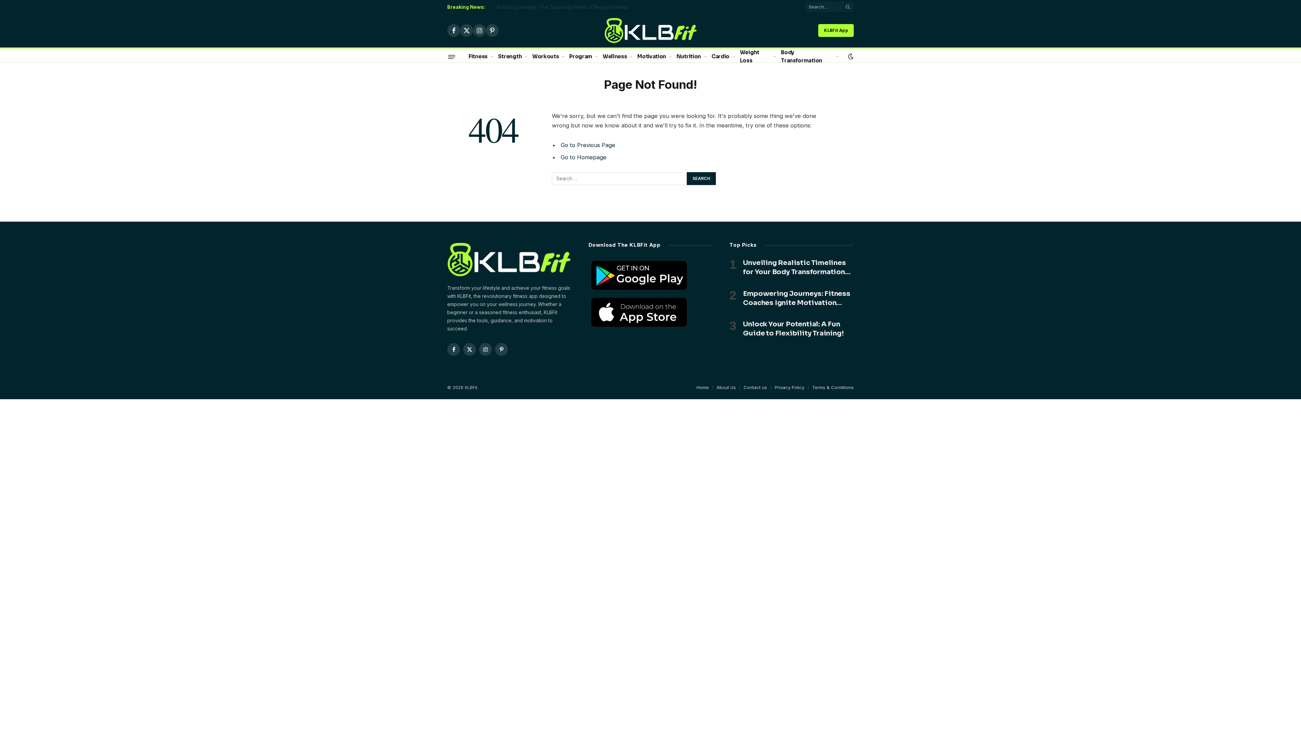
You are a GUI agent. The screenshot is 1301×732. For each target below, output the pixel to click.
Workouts (545, 56)
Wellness (615, 56)
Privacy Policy (789, 387)
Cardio (720, 56)
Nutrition (689, 56)
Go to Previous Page (588, 145)
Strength (510, 56)
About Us (726, 387)
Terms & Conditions (833, 387)
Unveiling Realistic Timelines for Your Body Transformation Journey (794, 268)
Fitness (478, 56)
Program (580, 56)
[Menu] (451, 56)
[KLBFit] (650, 30)
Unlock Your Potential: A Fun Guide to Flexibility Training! (793, 329)
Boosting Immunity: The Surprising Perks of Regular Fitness (562, 7)
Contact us (755, 387)
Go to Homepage (583, 157)
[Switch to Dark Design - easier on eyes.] (850, 57)
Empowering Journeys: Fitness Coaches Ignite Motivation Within (796, 298)
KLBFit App (836, 30)
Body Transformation (801, 56)
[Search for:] (619, 178)
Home (703, 387)
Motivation (651, 56)
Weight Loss (749, 56)
